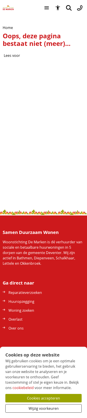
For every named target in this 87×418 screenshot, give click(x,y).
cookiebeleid (23, 387)
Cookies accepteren (43, 398)
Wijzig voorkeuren (44, 408)
